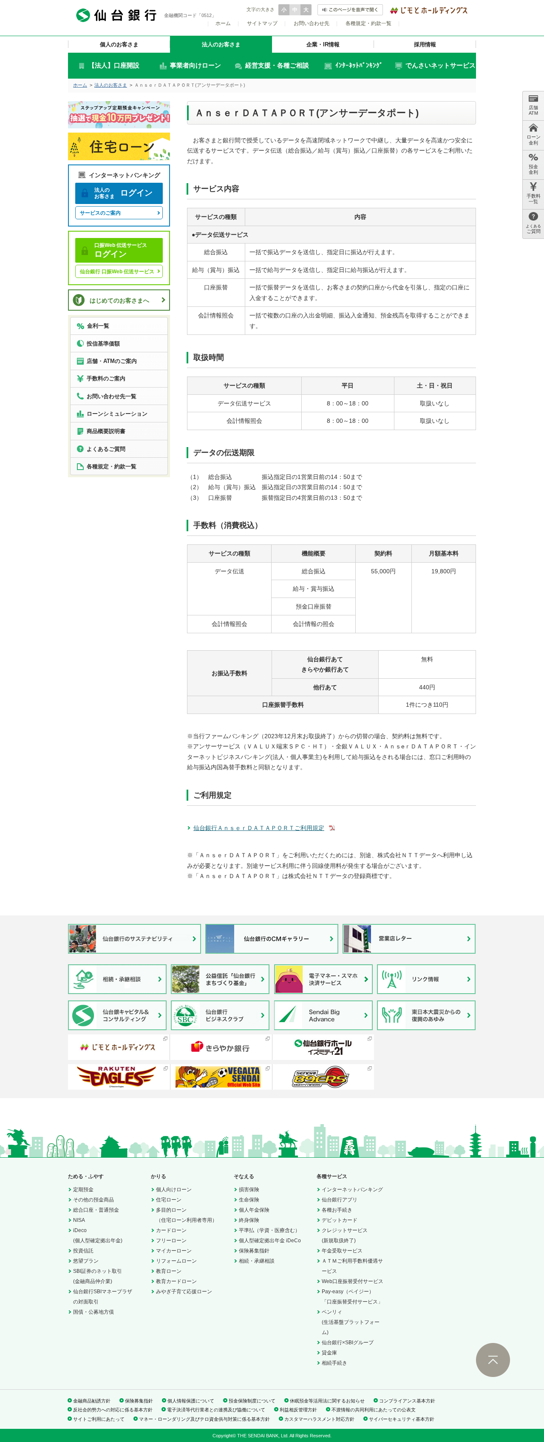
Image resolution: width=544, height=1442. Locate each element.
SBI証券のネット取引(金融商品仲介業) (97, 1276)
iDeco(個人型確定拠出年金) (97, 1235)
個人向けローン (174, 1190)
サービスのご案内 (100, 213)
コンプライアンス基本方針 (407, 1400)
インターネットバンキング (352, 1190)
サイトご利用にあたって (99, 1419)
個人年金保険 (254, 1210)
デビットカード (339, 1220)
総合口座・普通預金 (96, 1210)
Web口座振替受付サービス (352, 1281)
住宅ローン (168, 1200)
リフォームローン (176, 1261)
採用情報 (425, 44)
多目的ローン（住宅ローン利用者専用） (186, 1215)
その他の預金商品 (93, 1200)
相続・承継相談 (257, 1261)
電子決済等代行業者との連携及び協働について (216, 1409)
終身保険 (249, 1220)
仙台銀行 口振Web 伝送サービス (117, 272)
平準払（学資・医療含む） (269, 1230)
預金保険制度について (252, 1400)
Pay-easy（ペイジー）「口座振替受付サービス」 (352, 1297)
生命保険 (249, 1200)
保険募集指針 (254, 1251)
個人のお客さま (119, 44)
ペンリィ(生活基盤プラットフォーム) (351, 1322)
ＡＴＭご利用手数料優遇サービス (352, 1266)
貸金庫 (329, 1353)
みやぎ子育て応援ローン (184, 1292)
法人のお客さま (221, 44)
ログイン (123, 193)
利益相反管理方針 (298, 1409)
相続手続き (334, 1363)
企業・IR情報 (323, 44)
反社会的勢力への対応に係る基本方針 (113, 1409)
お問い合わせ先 (311, 23)
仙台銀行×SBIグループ (348, 1343)
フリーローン (171, 1241)
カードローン (171, 1230)
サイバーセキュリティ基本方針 (401, 1419)
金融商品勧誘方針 (91, 1400)
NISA (79, 1220)
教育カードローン (176, 1281)
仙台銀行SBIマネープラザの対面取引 (102, 1297)
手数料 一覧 (534, 198)
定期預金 (83, 1190)
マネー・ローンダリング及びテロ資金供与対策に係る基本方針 (204, 1419)
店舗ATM (533, 110)
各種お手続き (337, 1210)
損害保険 (249, 1190)
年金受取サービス (342, 1251)
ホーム (223, 23)
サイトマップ (262, 23)
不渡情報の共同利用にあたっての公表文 (374, 1409)
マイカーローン (174, 1251)
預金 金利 (533, 169)
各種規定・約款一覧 (368, 23)
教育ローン (168, 1271)
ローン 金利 (534, 139)
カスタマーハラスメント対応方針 (319, 1419)
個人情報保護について (190, 1400)
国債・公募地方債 (93, 1312)
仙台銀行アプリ (339, 1200)
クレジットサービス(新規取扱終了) (345, 1235)
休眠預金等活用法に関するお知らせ (327, 1400)
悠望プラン (86, 1261)
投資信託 (83, 1251)
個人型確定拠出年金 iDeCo (270, 1241)
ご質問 (533, 229)
